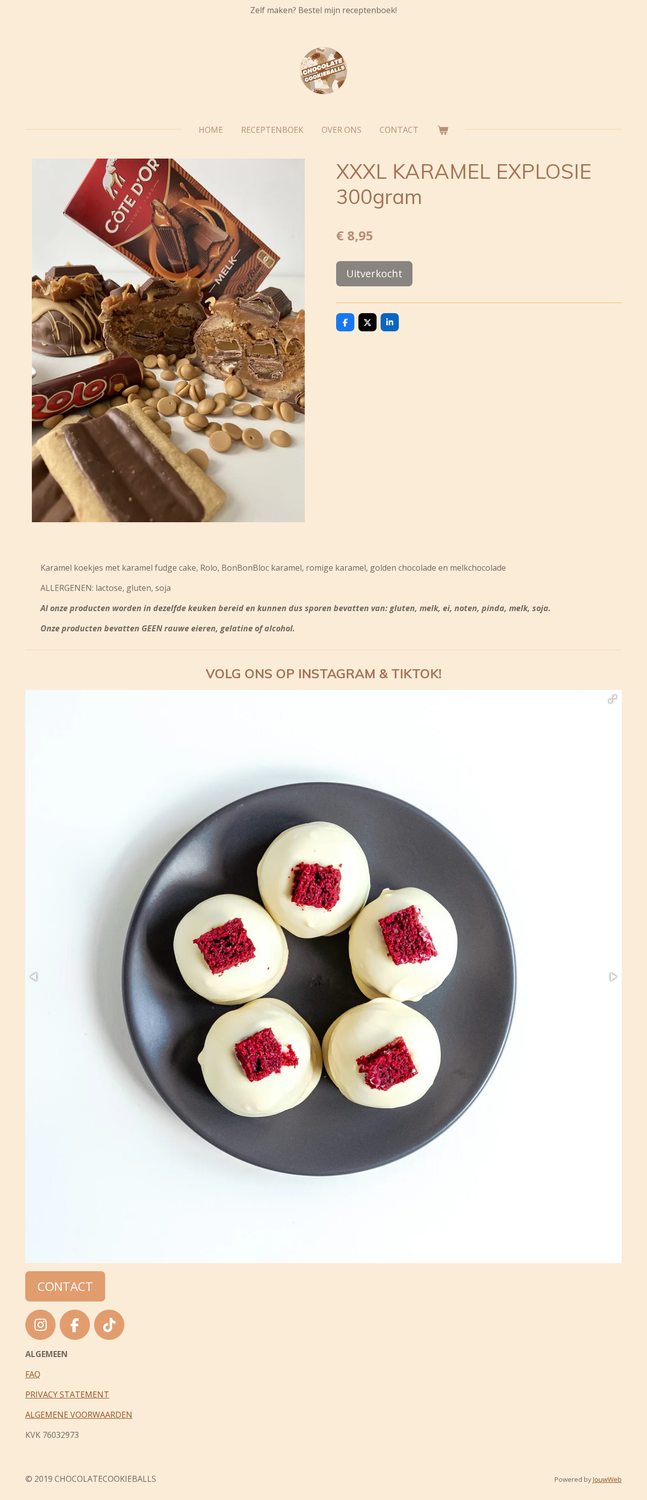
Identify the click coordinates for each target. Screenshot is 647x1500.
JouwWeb (607, 1479)
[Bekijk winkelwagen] (442, 129)
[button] (613, 699)
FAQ (32, 1374)
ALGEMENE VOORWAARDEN (78, 1414)
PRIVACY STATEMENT (67, 1394)
